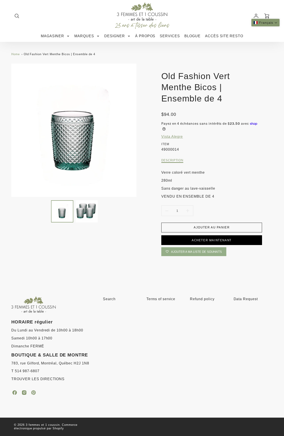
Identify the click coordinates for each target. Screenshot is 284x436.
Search (109, 299)
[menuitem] (55, 36)
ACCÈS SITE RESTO (224, 36)
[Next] (139, 130)
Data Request (246, 299)
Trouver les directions (38, 379)
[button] (265, 22)
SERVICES (170, 36)
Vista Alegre (172, 136)
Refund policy (202, 299)
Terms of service (160, 299)
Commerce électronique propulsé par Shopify (46, 426)
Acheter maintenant (212, 240)
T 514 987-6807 (25, 371)
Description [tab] (172, 160)
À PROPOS (145, 36)
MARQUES (84, 36)
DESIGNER (114, 36)
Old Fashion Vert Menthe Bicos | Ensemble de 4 (59, 54)
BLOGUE (192, 36)
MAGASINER (52, 36)
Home (15, 54)
